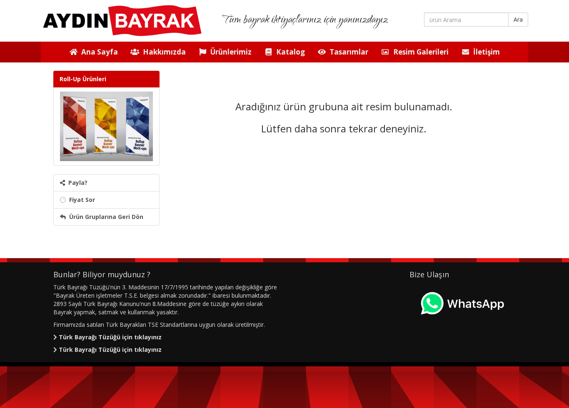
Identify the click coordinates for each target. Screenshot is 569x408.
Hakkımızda (163, 52)
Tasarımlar (347, 52)
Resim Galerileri (419, 52)
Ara (518, 19)
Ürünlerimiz (229, 52)
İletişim (485, 52)
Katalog (289, 52)
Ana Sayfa (98, 52)
